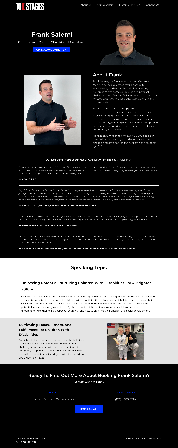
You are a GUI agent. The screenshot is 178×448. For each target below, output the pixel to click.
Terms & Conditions (135, 438)
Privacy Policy (155, 438)
